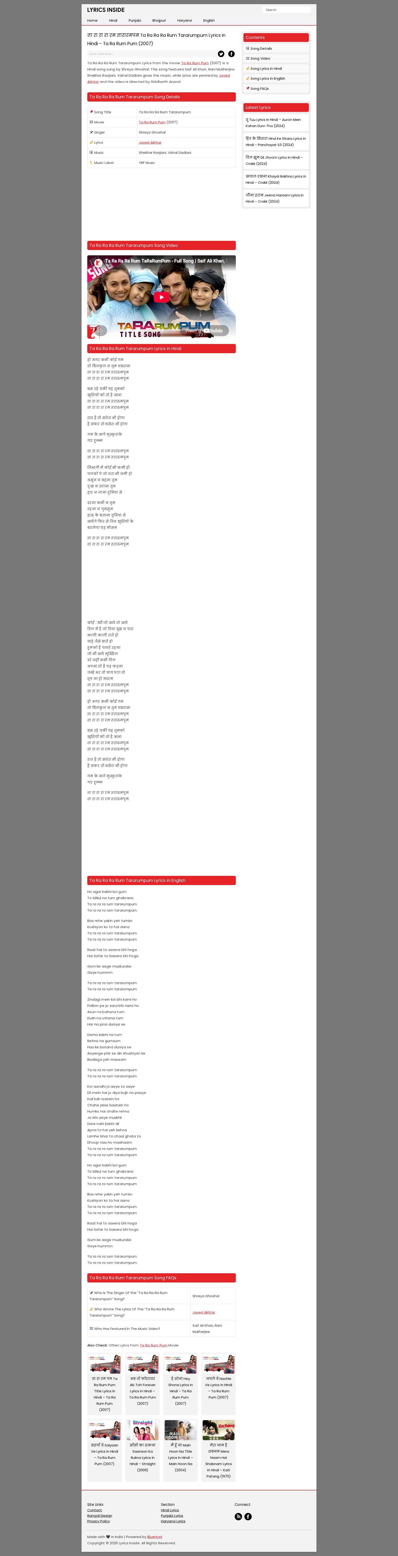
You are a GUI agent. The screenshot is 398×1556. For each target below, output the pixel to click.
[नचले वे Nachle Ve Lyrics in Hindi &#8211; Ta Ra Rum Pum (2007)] (218, 1372)
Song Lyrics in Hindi (266, 68)
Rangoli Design (99, 1515)
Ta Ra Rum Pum (195, 63)
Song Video (260, 58)
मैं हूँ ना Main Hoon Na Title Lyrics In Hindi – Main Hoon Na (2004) (180, 1457)
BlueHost (154, 1536)
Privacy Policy (98, 1521)
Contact (94, 1510)
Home (93, 53)
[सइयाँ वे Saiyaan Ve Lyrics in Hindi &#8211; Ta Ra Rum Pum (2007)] (104, 1439)
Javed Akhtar (150, 142)
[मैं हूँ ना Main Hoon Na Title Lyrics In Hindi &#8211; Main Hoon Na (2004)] (180, 1439)
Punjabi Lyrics (172, 1515)
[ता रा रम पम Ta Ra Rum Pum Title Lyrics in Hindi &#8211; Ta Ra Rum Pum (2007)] (104, 1372)
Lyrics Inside (105, 11)
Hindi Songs (105, 53)
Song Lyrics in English (267, 78)
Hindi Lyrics (170, 1510)
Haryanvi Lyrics (173, 1521)
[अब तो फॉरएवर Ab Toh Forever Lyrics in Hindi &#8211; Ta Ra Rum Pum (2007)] (142, 1372)
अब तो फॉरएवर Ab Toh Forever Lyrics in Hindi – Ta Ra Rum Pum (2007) (142, 1391)
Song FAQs (259, 88)
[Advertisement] (161, 205)
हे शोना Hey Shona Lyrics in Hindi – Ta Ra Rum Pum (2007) (180, 1391)
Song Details (261, 48)
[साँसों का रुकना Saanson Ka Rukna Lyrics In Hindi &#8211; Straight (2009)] (142, 1439)
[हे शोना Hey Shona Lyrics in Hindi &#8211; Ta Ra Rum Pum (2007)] (180, 1372)
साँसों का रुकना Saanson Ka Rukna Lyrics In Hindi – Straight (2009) (143, 1457)
